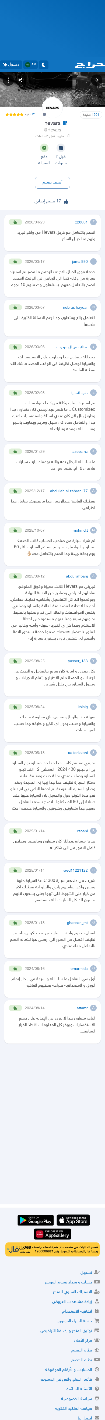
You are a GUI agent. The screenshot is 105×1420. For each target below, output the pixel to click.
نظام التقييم (81, 1350)
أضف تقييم (52, 182)
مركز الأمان (83, 1340)
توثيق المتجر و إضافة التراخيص (66, 1331)
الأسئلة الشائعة (79, 1389)
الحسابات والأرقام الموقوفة (68, 1370)
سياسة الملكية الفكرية (73, 1408)
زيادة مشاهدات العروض (72, 1302)
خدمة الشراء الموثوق (75, 1321)
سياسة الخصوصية (76, 1399)
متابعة (91, 115)
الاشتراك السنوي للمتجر (72, 1292)
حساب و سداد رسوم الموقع (68, 1282)
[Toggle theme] (43, 64)
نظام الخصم (81, 1360)
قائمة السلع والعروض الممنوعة (66, 1379)
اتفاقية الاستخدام (77, 1311)
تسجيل (86, 1272)
